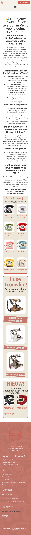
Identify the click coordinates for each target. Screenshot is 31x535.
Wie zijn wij (5, 479)
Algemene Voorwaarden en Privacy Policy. (14, 482)
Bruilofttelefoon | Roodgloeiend (22, 234)
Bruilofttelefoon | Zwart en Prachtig (9, 216)
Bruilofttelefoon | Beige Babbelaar (22, 270)
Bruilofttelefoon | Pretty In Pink (9, 252)
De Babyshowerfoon (9, 462)
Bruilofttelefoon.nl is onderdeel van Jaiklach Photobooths (15, 528)
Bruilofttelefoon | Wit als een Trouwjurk (22, 216)
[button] (15, 7)
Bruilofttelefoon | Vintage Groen (9, 234)
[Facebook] (6, 516)
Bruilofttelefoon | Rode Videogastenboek (22, 408)
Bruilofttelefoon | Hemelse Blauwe (22, 252)
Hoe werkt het (6, 477)
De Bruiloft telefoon (9, 460)
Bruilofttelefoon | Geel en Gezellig (9, 270)
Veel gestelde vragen (8, 485)
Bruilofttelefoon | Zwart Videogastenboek (9, 408)
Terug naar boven (7, 474)
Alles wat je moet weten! (10, 464)
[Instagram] (3, 516)
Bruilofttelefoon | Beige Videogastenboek (9, 414)
